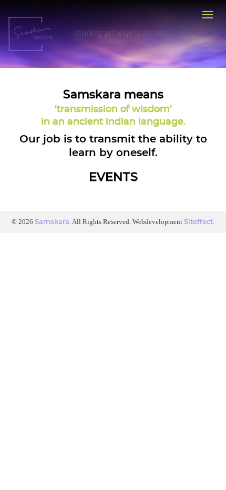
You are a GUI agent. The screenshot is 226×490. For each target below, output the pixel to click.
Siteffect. (199, 222)
